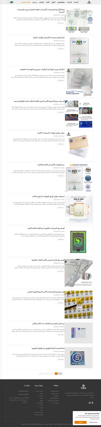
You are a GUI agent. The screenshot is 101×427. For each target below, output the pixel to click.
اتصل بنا (76, 2)
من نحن (34, 2)
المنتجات (41, 2)
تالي (41, 373)
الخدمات (69, 2)
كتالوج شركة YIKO (38, 414)
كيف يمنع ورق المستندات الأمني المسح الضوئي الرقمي (46, 292)
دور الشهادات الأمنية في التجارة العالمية (51, 165)
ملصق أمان (55, 396)
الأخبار (47, 2)
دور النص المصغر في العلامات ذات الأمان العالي (48, 323)
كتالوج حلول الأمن (39, 412)
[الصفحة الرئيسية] (89, 2)
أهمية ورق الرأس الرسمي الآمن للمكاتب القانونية (48, 260)
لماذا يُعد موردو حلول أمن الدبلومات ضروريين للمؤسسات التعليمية (42, 69)
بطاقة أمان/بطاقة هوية (53, 400)
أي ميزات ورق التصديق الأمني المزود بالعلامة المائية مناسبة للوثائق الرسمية (39, 101)
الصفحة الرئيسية (25, 2)
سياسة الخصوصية (26, 424)
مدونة (41, 410)
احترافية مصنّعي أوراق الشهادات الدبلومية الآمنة (48, 196)
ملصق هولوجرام (54, 393)
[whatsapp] (89, 402)
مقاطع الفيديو (61, 2)
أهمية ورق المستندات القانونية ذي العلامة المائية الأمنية (46, 228)
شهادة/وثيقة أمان (54, 391)
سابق (60, 373)
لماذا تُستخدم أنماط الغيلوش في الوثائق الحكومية (48, 348)
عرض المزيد (61, 22)
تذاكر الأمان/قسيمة (54, 398)
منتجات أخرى (55, 403)
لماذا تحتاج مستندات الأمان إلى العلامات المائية (49, 37)
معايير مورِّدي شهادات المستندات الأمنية (51, 133)
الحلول (53, 2)
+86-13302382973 (22, 391)
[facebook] (92, 402)
